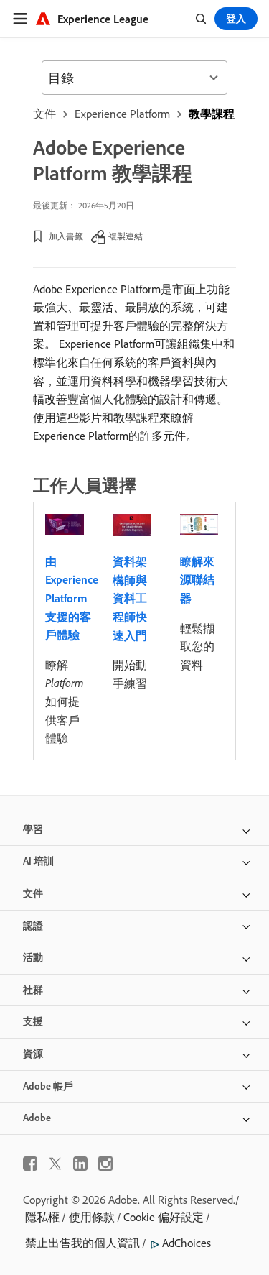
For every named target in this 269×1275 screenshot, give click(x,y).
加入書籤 (66, 236)
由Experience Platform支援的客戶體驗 (71, 598)
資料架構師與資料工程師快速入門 (130, 598)
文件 (44, 113)
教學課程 (212, 113)
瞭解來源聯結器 (197, 579)
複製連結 (125, 236)
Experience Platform (122, 113)
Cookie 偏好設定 (163, 1217)
